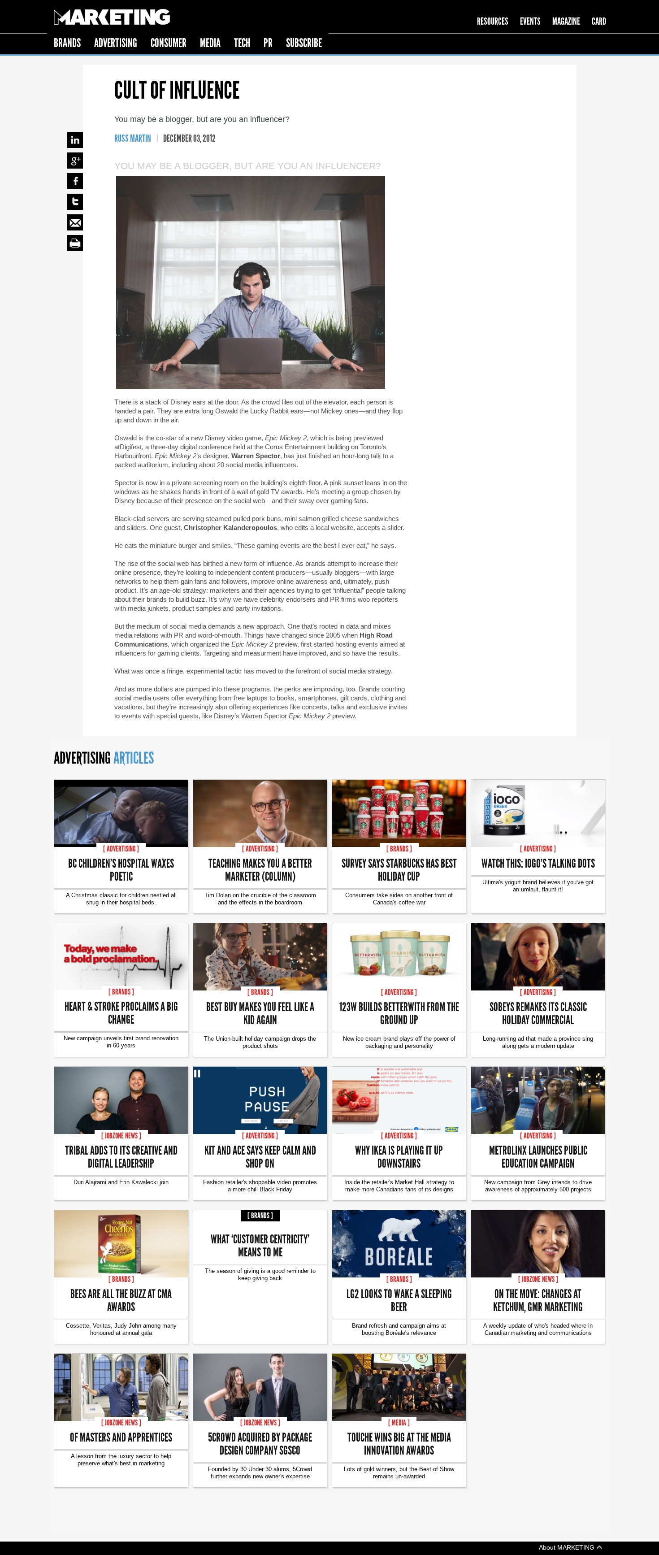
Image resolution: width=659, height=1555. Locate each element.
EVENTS (530, 21)
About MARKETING (567, 1547)
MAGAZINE (566, 21)
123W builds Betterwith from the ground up (399, 1012)
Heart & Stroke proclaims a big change (121, 1012)
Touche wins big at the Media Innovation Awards (399, 1443)
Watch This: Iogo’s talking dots (538, 863)
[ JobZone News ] (121, 1136)
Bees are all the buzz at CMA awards (121, 1299)
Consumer (168, 42)
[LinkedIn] (75, 140)
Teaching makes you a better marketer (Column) (260, 869)
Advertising (115, 42)
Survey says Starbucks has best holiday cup (399, 869)
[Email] (75, 222)
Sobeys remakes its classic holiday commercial (538, 1012)
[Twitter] (75, 202)
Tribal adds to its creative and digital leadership (121, 1156)
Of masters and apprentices (121, 1437)
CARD (599, 21)
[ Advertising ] (121, 849)
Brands (67, 42)
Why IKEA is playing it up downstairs (399, 1156)
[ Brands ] (399, 849)
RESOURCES (492, 21)
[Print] (75, 243)
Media (210, 42)
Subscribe (304, 42)
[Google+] (75, 160)
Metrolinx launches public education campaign (538, 1156)
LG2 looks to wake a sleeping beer (399, 1299)
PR (268, 42)
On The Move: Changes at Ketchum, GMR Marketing (538, 1299)
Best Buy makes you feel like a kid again (260, 1012)
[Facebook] (75, 181)
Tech (242, 42)
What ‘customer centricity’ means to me (260, 1245)
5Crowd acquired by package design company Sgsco (260, 1443)
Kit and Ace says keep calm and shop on (260, 1156)
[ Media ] (399, 1423)
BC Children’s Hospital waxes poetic (121, 869)
